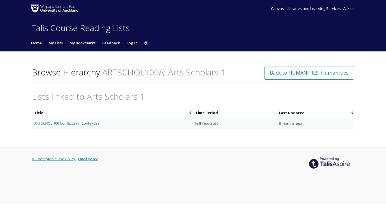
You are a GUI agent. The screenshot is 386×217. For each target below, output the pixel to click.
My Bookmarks (83, 42)
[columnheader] (112, 113)
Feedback (111, 42)
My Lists (56, 42)
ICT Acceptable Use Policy (54, 158)
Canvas (278, 8)
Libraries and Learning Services (314, 8)
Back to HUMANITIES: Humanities (309, 72)
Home (36, 42)
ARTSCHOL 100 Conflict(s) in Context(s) (66, 123)
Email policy (88, 158)
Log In (132, 42)
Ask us (349, 8)
